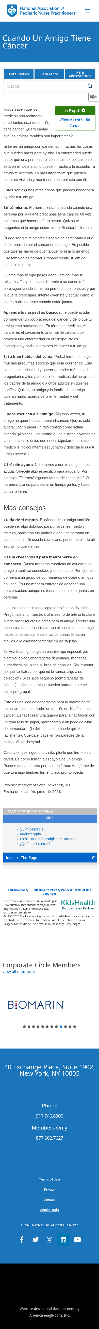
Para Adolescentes (80, 74)
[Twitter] (35, 1239)
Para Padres (19, 74)
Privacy (49, 1189)
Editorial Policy (18, 890)
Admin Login (49, 1209)
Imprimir (13, 857)
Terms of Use (49, 1179)
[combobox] (48, 86)
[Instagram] (49, 1239)
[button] (19, 971)
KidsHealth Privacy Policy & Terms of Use (62, 890)
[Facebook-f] (21, 1239)
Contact (49, 1199)
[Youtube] (77, 1239)
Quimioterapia (31, 829)
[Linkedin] (63, 1239)
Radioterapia (30, 834)
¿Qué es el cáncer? (35, 843)
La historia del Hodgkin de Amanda (48, 838)
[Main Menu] (87, 11)
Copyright (49, 893)
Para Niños (49, 74)
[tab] (50, 819)
